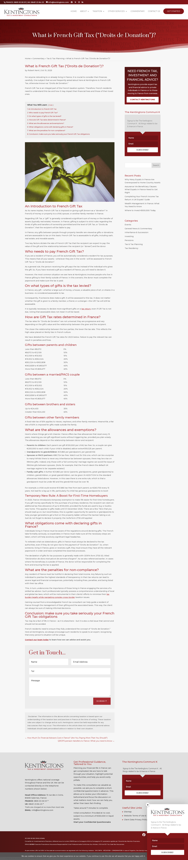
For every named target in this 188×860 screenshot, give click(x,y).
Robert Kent (33, 70)
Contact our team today (37, 640)
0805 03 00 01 (40, 801)
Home (74, 11)
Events (128, 224)
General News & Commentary (138, 228)
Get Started (173, 11)
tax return (86, 309)
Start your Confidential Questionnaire (92, 822)
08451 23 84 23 (35, 804)
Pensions (129, 240)
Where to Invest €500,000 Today (140, 210)
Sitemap (128, 812)
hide (50, 105)
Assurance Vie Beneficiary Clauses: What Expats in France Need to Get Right (141, 189)
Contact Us (154, 11)
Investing (129, 236)
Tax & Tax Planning (55, 58)
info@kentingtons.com (42, 810)
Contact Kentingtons (142, 99)
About (83, 11)
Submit (102, 701)
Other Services (116, 11)
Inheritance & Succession (136, 232)
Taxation (97, 11)
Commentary (138, 11)
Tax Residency (131, 248)
